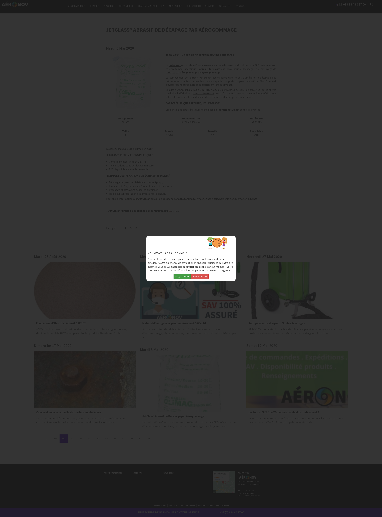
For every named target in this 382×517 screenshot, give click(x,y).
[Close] (232, 239)
